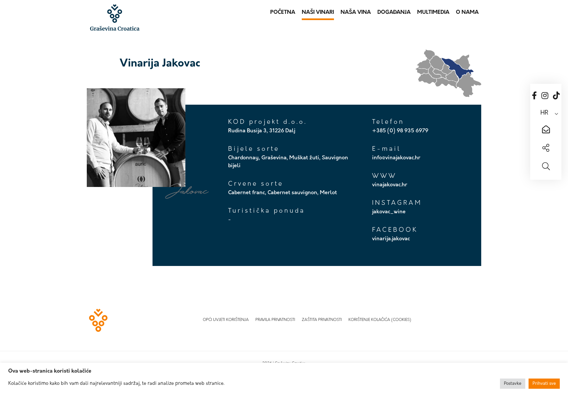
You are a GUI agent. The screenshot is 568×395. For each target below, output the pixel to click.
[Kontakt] (545, 130)
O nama (467, 12)
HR (544, 113)
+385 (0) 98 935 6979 (400, 131)
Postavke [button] (512, 384)
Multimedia (433, 12)
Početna (282, 12)
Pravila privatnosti (275, 320)
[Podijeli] (545, 149)
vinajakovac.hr (389, 185)
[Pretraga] (545, 167)
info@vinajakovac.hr (396, 158)
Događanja (394, 12)
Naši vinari (318, 12)
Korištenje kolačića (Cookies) (379, 320)
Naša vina (356, 12)
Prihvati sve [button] (544, 384)
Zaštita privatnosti (322, 320)
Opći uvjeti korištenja (226, 320)
